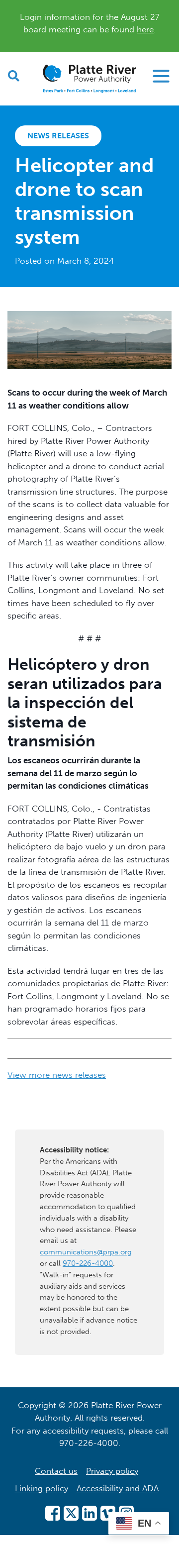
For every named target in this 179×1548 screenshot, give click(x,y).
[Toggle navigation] (161, 76)
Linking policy (41, 1488)
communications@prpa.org (86, 1251)
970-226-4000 (88, 1263)
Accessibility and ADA (118, 1488)
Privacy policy (112, 1471)
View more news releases (56, 1075)
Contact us (56, 1471)
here (145, 29)
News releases (58, 135)
